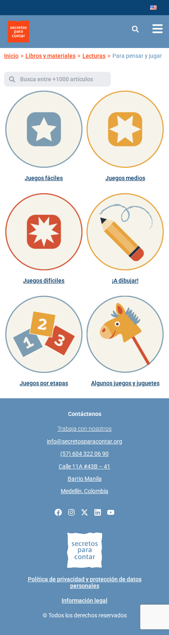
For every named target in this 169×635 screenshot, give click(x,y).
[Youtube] (110, 512)
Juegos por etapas (44, 383)
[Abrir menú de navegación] (157, 28)
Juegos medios (125, 178)
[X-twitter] (84, 512)
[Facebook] (58, 512)
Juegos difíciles (43, 280)
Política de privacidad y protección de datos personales (85, 582)
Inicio (11, 56)
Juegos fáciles (44, 178)
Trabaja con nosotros (84, 428)
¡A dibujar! (125, 280)
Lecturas (93, 56)
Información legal (84, 600)
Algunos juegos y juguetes (125, 383)
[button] (135, 29)
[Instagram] (71, 512)
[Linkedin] (97, 512)
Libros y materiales (50, 56)
